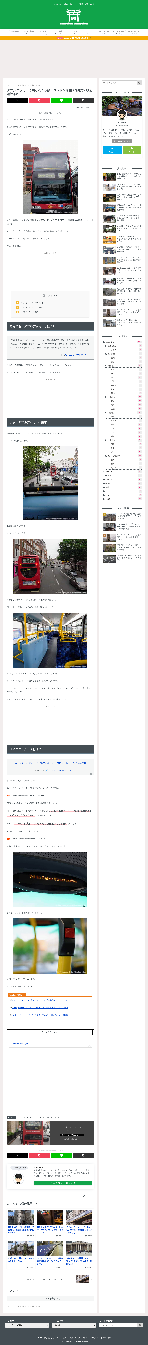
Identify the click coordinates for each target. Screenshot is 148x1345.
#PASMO (57, 763)
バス (43, 1117)
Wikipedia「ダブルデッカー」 (77, 355)
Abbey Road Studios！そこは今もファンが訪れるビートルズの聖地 (40, 1008)
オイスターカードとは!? (29, 312)
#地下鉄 (43, 763)
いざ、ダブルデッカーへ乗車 (31, 307)
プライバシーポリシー (90, 1338)
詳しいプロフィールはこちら (62, 1183)
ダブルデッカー (33, 1117)
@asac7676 (53, 771)
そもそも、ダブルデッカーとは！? (33, 303)
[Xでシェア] (17, 100)
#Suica (50, 763)
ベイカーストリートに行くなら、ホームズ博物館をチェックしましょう (42, 1000)
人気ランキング (74, 1338)
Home (39, 1338)
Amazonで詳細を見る (21, 1044)
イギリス (12, 1117)
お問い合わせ (106, 1338)
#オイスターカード (23, 763)
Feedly (132, 152)
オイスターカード (53, 1117)
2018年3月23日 (65, 771)
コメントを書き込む (50, 1298)
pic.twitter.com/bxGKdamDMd (74, 763)
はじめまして (49, 1338)
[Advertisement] (74, 59)
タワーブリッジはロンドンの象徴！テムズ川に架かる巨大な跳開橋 (40, 1015)
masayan (38, 1167)
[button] (83, 100)
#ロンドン (35, 763)
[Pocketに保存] (39, 100)
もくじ (50, 296)
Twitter (112, 152)
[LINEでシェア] (61, 100)
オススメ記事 (61, 1338)
